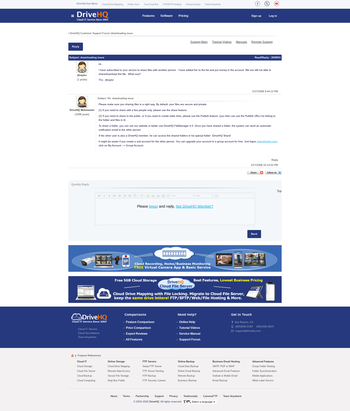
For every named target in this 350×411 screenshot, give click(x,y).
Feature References (89, 355)
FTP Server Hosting (153, 371)
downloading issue (122, 33)
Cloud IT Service (87, 329)
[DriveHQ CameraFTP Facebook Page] (257, 3)
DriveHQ (154, 401)
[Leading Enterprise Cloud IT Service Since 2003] (175, 289)
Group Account (193, 4)
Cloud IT (82, 361)
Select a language (202, 401)
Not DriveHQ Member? (194, 206)
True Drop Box (151, 4)
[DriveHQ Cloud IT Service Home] (90, 16)
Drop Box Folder (116, 380)
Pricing (183, 15)
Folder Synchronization (264, 371)
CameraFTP (210, 396)
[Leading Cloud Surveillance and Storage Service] (175, 258)
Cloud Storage (84, 366)
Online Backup (186, 361)
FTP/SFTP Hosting (172, 4)
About (113, 396)
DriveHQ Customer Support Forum (90, 33)
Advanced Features (263, 361)
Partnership (142, 396)
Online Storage (116, 361)
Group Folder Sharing (263, 366)
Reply (75, 46)
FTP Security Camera (154, 380)
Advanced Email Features (226, 371)
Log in (273, 15)
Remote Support (262, 42)
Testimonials (190, 396)
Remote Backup (186, 375)
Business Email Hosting (226, 361)
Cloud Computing (86, 380)
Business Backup (187, 380)
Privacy (173, 396)
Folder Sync (133, 4)
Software (166, 15)
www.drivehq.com (267, 141)
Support (159, 396)
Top (279, 191)
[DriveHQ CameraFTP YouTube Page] (276, 3)
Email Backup (220, 380)
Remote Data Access (119, 371)
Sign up (256, 15)
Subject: (74, 57)
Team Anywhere (213, 4)
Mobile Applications (262, 375)
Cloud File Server (86, 371)
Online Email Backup (189, 371)
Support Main (199, 42)
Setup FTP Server (152, 366)
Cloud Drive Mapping (112, 4)
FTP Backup (149, 375)
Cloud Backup (84, 375)
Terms (126, 396)
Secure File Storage (118, 375)
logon (153, 206)
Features (148, 15)
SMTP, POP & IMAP (224, 366)
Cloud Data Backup (188, 366)
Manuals (241, 42)
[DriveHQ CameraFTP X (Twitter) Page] (267, 3)
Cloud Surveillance (89, 333)
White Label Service (262, 380)
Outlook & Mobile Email (225, 375)
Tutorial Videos (222, 42)
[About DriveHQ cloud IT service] (89, 319)
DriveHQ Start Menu (87, 3)
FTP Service (149, 361)
